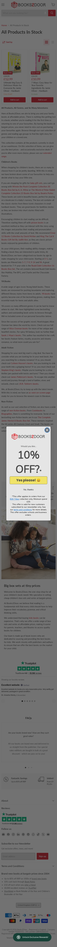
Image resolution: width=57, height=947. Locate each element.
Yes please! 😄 (28, 480)
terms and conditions (23, 509)
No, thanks (28, 489)
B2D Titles (14, 499)
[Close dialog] (47, 430)
